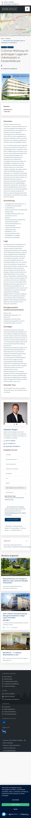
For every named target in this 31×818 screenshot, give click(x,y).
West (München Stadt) (9, 648)
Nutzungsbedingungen (10, 714)
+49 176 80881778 (10, 443)
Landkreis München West (11, 681)
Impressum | (6, 745)
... (17, 588)
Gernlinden (6, 609)
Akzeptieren (15, 804)
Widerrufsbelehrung (9, 709)
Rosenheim (6, 574)
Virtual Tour (7, 541)
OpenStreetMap (22, 35)
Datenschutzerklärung (10, 513)
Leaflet (15, 35)
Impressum (7, 707)
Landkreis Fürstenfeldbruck (9, 68)
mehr (15, 809)
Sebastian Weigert (11, 430)
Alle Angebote (7, 676)
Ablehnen (15, 800)
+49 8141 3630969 (10, 440)
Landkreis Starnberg (9, 686)
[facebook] (4, 722)
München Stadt (19, 648)
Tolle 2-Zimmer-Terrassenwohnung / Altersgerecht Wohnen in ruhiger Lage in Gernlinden (15, 616)
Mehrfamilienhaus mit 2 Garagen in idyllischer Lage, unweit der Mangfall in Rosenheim (15, 581)
